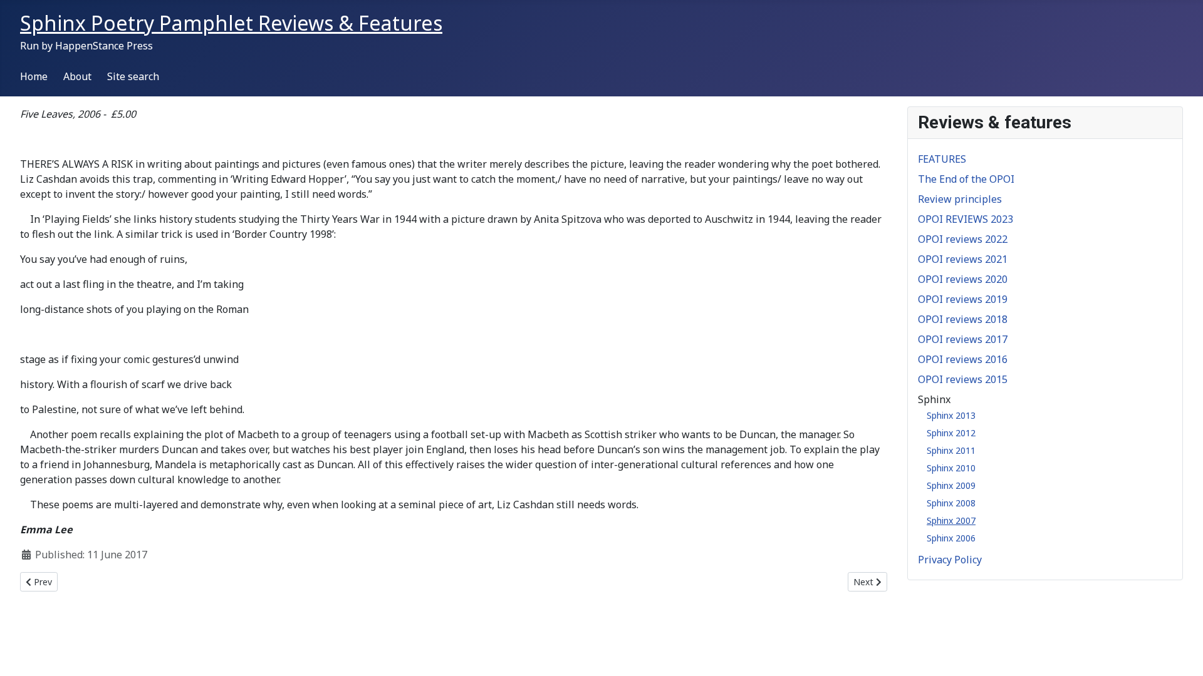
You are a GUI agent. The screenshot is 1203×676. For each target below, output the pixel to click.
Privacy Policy (950, 559)
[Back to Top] (1181, 653)
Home (34, 76)
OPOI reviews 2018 (963, 319)
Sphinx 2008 (951, 503)
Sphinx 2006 (951, 538)
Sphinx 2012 (951, 433)
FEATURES (942, 159)
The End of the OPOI (966, 179)
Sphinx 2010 (951, 468)
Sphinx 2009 (951, 485)
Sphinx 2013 (951, 415)
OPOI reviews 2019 (963, 299)
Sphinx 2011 (951, 450)
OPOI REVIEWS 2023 (965, 219)
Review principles (960, 199)
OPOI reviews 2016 (963, 359)
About (77, 76)
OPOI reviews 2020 (963, 279)
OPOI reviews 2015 (963, 379)
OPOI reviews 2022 (963, 239)
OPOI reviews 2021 (963, 259)
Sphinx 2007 (951, 520)
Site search (133, 76)
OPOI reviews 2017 (963, 339)
